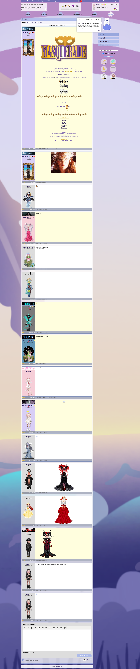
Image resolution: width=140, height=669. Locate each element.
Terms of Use (59, 666)
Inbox (23, 1)
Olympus (64, 128)
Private (28, 371)
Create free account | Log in (108, 1)
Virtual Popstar (39, 22)
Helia (63, 126)
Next (88, 660)
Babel (63, 123)
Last (91, 660)
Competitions (29, 22)
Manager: (57, 1)
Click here (80, 23)
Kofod (64, 120)
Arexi (63, 122)
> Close (98, 30)
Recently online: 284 (44, 1)
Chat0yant (64, 125)
